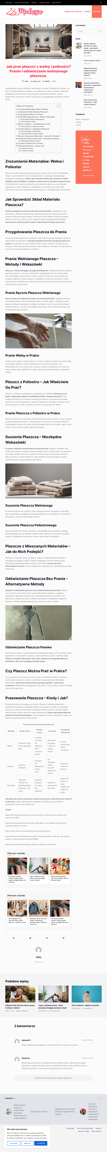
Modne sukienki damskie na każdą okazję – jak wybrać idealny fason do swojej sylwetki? (92, 48)
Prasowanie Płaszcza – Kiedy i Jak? (31, 146)
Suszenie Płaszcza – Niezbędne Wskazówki (33, 129)
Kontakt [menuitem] (34, 2)
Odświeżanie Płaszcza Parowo (30, 141)
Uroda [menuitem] (87, 11)
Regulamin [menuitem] (8, 2)
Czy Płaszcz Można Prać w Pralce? (30, 143)
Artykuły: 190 (38, 962)
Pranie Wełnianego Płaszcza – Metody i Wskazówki (36, 117)
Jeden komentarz (22, 1011)
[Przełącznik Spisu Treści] (57, 106)
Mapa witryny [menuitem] (56, 2)
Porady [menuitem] (96, 11)
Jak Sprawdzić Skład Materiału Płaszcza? (33, 112)
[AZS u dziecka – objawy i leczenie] (87, 994)
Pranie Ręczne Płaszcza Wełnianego (32, 119)
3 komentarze (87, 1008)
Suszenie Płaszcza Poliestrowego (32, 133)
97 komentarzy (54, 1011)
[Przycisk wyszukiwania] (99, 31)
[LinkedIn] (63, 938)
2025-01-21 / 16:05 (87, 1058)
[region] (27, 1137)
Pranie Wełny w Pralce (29, 121)
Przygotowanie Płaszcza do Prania (30, 114)
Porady (47, 81)
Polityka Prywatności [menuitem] (22, 2)
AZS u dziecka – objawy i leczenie (85, 1005)
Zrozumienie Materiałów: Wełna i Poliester (33, 109)
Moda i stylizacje (82, 119)
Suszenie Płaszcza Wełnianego (31, 131)
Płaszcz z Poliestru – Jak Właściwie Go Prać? (34, 124)
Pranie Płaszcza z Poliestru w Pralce (32, 126)
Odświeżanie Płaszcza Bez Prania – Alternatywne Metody (38, 138)
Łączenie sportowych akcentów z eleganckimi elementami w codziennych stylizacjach (92, 87)
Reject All (27, 1143)
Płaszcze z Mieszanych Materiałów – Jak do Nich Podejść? (39, 136)
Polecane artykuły (27, 148)
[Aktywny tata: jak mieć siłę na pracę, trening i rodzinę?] (20, 994)
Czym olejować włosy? (92, 61)
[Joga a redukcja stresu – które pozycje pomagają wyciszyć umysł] (53, 994)
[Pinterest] (47, 938)
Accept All (40, 1143)
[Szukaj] (101, 2)
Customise (13, 1143)
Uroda (78, 125)
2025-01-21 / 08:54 (87, 1040)
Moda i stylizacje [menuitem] (73, 11)
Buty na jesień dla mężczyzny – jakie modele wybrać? (90, 102)
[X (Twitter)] (30, 938)
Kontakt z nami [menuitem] (44, 2)
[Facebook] (13, 938)
